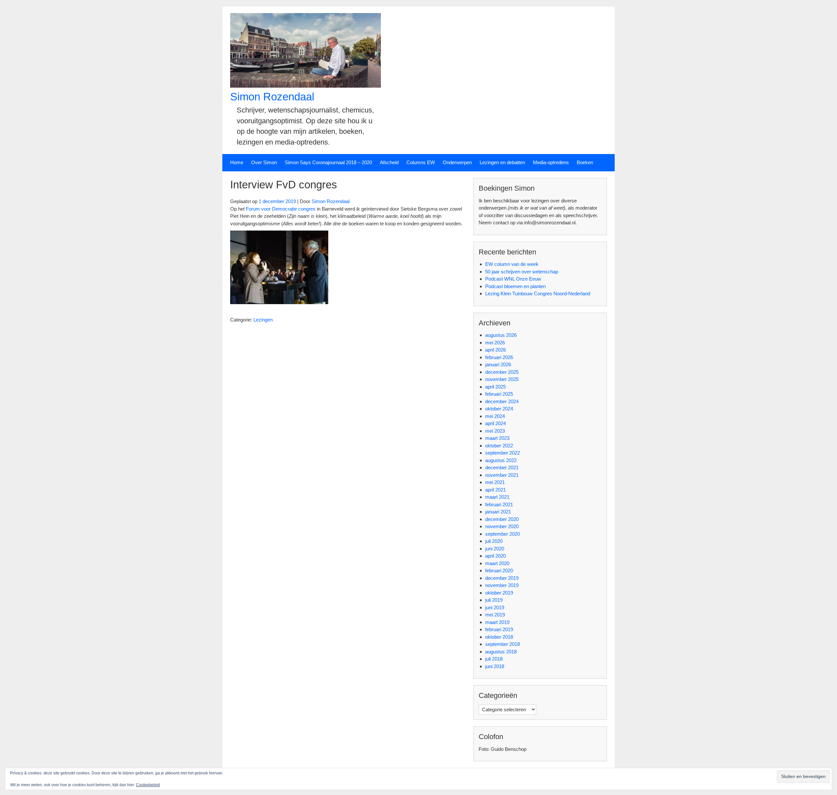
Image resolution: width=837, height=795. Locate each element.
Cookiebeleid (148, 785)
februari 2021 (499, 504)
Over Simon (264, 162)
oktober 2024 (499, 408)
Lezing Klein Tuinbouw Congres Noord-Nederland (537, 293)
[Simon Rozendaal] (305, 86)
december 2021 (502, 467)
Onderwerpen (457, 162)
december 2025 (502, 372)
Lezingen (263, 319)
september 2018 (502, 644)
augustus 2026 (501, 335)
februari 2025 (499, 394)
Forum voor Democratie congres (281, 209)
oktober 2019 (499, 593)
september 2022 (502, 453)
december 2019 (502, 578)
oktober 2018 (499, 637)
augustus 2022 (501, 460)
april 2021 (495, 490)
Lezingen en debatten (502, 162)
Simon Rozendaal (272, 97)
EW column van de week (511, 264)
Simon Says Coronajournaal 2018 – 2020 (328, 162)
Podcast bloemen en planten (515, 286)
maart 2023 (497, 438)
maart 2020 (497, 563)
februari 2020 (499, 570)
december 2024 (502, 401)
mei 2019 (495, 614)
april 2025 (495, 386)
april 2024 (495, 423)
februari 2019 (499, 629)
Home (236, 162)
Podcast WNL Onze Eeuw (513, 279)
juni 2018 (494, 666)
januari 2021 (498, 511)
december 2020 (502, 519)
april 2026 (495, 350)
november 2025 (502, 379)
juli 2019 (494, 600)
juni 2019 (494, 607)
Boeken (585, 162)
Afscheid (389, 162)
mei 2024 (495, 416)
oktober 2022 (499, 445)
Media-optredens (551, 162)
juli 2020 (494, 541)
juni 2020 (494, 548)
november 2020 (502, 526)
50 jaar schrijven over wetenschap (521, 271)
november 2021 (502, 475)
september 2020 (502, 534)
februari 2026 (499, 357)
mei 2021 (495, 482)
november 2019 (502, 585)
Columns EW (420, 162)
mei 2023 (495, 431)
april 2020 (495, 556)
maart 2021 (497, 497)
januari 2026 (498, 364)
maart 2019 (497, 622)
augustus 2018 (501, 651)
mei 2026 (495, 342)
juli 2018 (494, 659)
